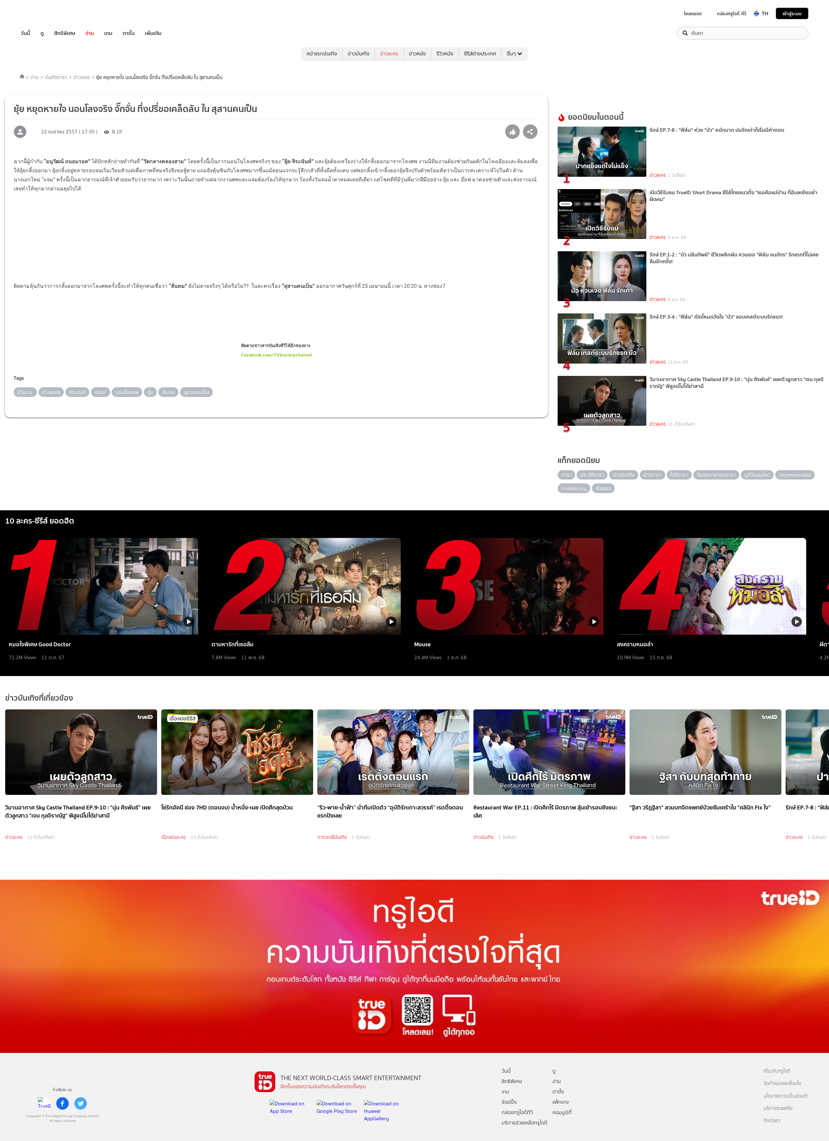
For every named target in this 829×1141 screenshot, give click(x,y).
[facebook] (62, 1103)
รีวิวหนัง (445, 53)
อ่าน (89, 33)
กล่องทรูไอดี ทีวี (731, 13)
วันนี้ (25, 33)
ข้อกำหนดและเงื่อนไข (782, 1083)
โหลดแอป (693, 13)
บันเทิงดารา (56, 77)
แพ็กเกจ (560, 1102)
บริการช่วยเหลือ (778, 1108)
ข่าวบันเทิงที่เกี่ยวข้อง (39, 698)
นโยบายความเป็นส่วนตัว (786, 1096)
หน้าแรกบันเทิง (322, 53)
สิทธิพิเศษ (64, 33)
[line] (44, 1103)
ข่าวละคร (389, 53)
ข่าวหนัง (417, 53)
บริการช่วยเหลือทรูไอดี (524, 1122)
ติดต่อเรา (772, 1120)
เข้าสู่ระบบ (792, 13)
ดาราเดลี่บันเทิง (332, 837)
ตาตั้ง (129, 33)
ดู (42, 33)
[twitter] (80, 1103)
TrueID (40, 13)
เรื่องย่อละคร (173, 837)
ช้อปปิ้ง (509, 1102)
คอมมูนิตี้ (562, 1112)
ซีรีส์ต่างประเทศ (480, 53)
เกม (108, 33)
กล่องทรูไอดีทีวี (517, 1112)
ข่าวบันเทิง (358, 53)
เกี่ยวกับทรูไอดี (777, 1071)
